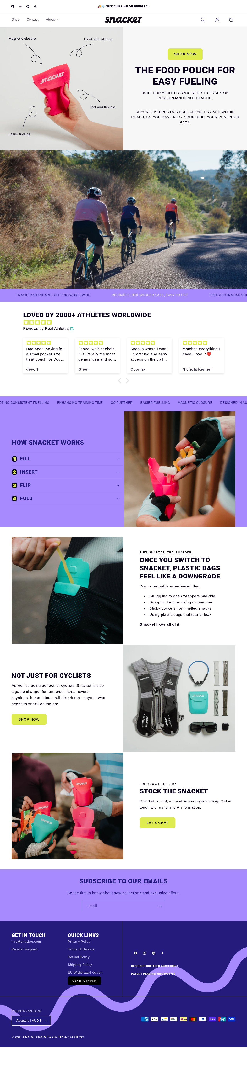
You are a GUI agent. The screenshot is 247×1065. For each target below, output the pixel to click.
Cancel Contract (84, 980)
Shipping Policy (80, 965)
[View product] (62, 88)
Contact (33, 19)
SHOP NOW (185, 54)
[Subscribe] (160, 906)
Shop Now (29, 719)
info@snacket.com (26, 941)
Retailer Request (25, 949)
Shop (15, 19)
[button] (52, 20)
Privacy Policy (79, 941)
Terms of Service (81, 949)
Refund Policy (79, 957)
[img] (125, 322)
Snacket (28, 1036)
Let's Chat (157, 823)
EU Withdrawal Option (85, 972)
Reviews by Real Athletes (46, 328)
